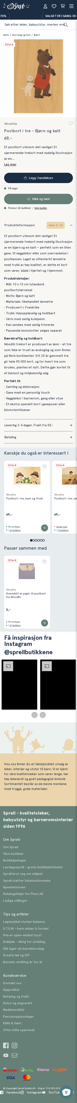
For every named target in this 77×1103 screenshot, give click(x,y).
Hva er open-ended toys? (22, 935)
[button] (71, 123)
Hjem (6, 35)
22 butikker (15, 530)
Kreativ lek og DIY (16, 955)
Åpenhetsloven (14, 887)
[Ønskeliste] (54, 6)
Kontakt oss (12, 983)
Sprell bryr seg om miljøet (23, 873)
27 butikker (15, 625)
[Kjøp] (44, 527)
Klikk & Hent (12, 1023)
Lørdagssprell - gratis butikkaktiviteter (33, 867)
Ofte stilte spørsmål (18, 1030)
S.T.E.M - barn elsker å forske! (26, 928)
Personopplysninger (18, 1016)
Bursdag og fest (21, 35)
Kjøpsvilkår (11, 989)
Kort (37, 35)
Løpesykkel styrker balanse (24, 921)
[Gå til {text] (6, 1046)
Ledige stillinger (15, 900)
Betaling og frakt (16, 996)
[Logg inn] (45, 6)
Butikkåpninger (14, 860)
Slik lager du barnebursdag (23, 948)
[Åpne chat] (66, 1092)
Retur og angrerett (17, 1003)
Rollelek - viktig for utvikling (24, 941)
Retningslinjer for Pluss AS (23, 894)
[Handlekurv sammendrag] (62, 6)
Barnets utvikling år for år (23, 962)
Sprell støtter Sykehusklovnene (26, 880)
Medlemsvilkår (14, 1009)
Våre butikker (13, 853)
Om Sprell (10, 847)
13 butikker (63, 530)
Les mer (10, 164)
